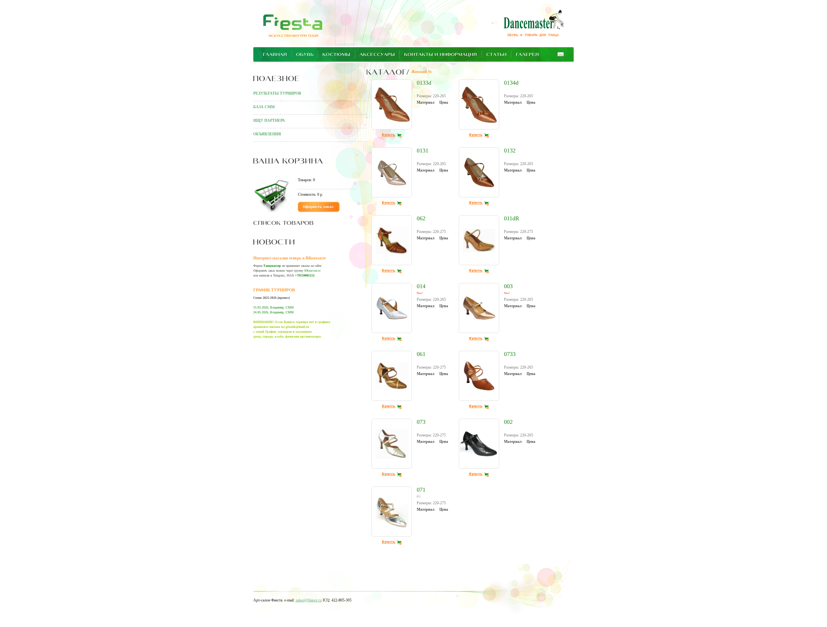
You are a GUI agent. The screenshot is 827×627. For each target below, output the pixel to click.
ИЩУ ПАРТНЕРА (269, 120)
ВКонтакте (312, 270)
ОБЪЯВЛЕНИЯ (267, 134)
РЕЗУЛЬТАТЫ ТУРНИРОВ (277, 93)
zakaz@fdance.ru (309, 600)
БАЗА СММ (264, 107)
